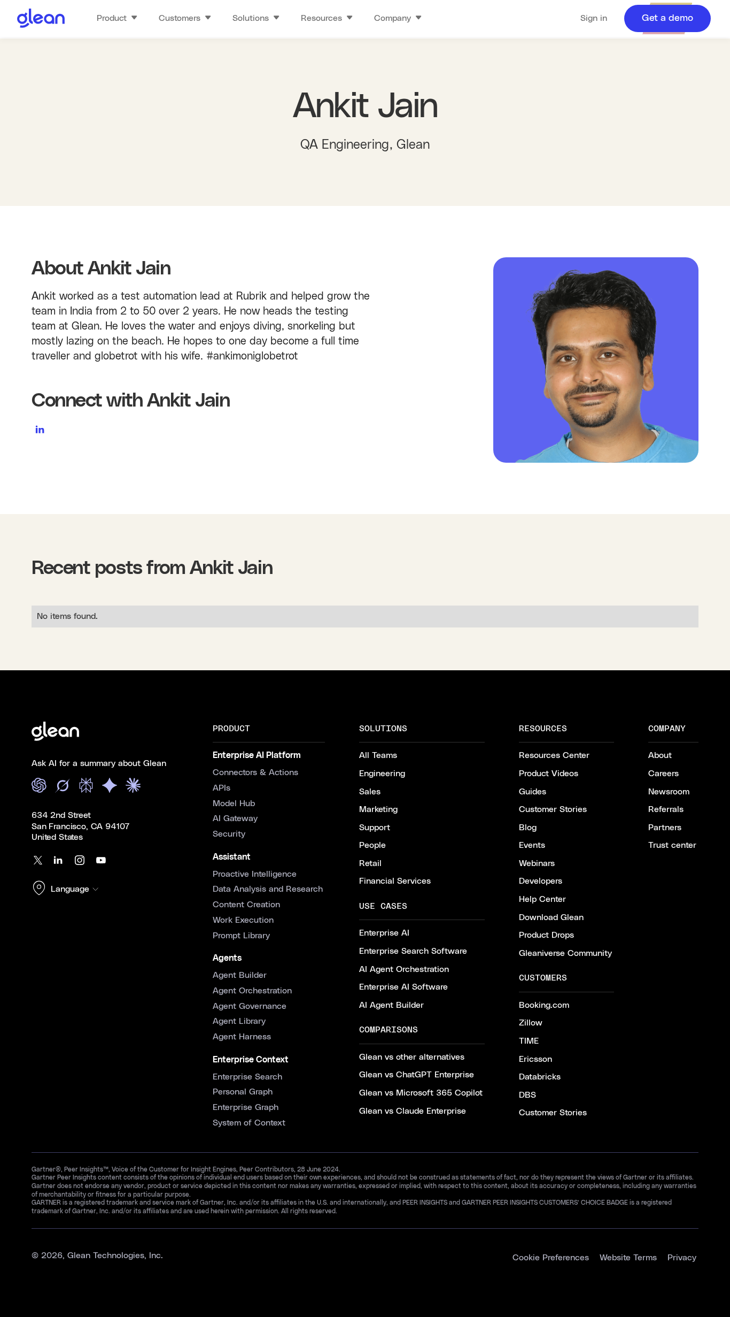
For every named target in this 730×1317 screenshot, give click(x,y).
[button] (68, 889)
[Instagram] (79, 860)
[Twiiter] (36, 860)
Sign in (593, 18)
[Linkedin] (58, 860)
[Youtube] (101, 860)
